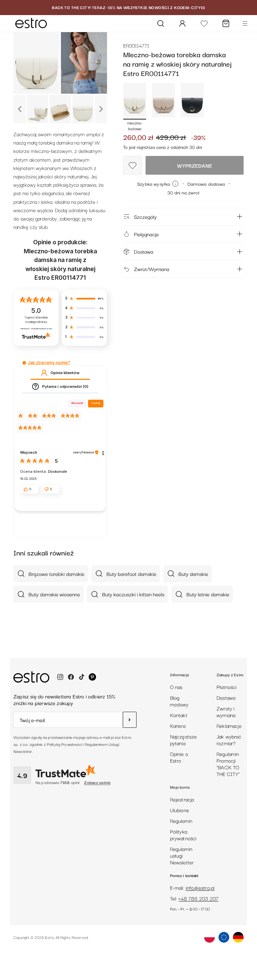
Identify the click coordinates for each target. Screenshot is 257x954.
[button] (24, 363)
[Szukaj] (160, 23)
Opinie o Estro (179, 757)
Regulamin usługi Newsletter (182, 855)
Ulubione (179, 810)
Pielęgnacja (146, 234)
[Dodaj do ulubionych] (132, 165)
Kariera (177, 725)
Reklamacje (229, 725)
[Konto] (182, 23)
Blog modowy (179, 700)
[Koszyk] (226, 23)
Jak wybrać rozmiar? (229, 739)
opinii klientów (36, 320)
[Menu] (245, 23)
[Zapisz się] (130, 720)
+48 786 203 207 (198, 898)
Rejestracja (182, 799)
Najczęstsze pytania (183, 739)
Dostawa (143, 251)
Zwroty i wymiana (226, 711)
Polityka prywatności (183, 834)
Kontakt (178, 715)
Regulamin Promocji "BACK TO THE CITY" (228, 764)
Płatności (227, 687)
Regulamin (181, 820)
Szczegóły (145, 216)
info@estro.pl (200, 887)
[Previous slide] (19, 109)
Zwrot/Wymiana (151, 269)
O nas (176, 687)
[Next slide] (101, 109)
